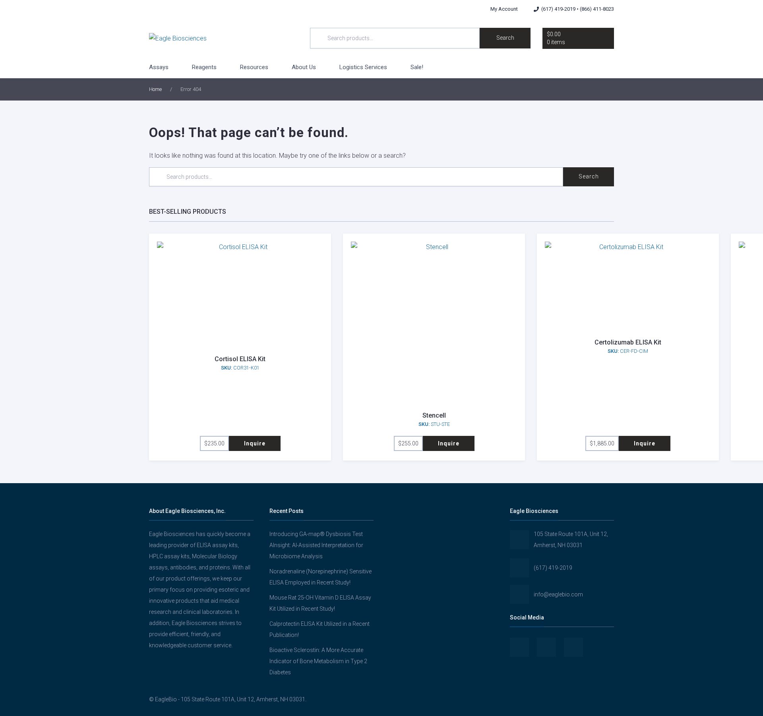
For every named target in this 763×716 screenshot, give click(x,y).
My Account (504, 9)
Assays (158, 67)
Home (155, 89)
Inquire (254, 443)
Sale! (417, 67)
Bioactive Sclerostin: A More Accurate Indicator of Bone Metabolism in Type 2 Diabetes (318, 661)
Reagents (204, 67)
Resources (254, 67)
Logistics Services (363, 67)
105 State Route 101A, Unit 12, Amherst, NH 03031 (571, 539)
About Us (304, 67)
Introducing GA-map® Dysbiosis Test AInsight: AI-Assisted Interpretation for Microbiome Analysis (316, 545)
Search (505, 38)
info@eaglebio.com (558, 594)
